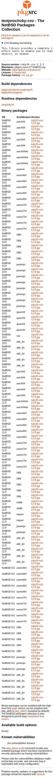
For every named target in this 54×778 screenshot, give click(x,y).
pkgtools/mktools (10, 89)
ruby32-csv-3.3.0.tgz (37, 318)
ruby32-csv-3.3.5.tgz (37, 133)
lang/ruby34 (26, 89)
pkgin (15, 708)
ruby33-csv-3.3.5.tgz (37, 121)
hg (27, 75)
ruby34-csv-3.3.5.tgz (37, 127)
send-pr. (41, 774)
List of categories (31, 35)
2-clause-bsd (19, 72)
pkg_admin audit (15, 748)
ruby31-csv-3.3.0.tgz (37, 312)
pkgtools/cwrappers (12, 92)
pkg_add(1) (21, 711)
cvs (23, 75)
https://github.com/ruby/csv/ (26, 70)
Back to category (11, 35)
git (31, 75)
